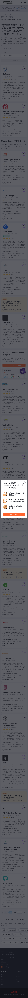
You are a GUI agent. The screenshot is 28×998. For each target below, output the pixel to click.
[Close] (25, 482)
